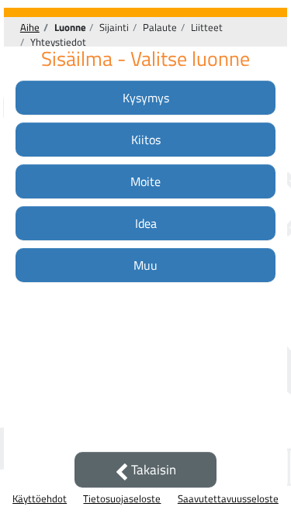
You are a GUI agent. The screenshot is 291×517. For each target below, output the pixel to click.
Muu (145, 265)
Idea (146, 223)
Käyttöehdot (39, 498)
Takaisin (152, 470)
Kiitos (146, 139)
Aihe (30, 27)
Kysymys (146, 97)
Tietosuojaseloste (122, 498)
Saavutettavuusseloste (228, 498)
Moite (145, 181)
